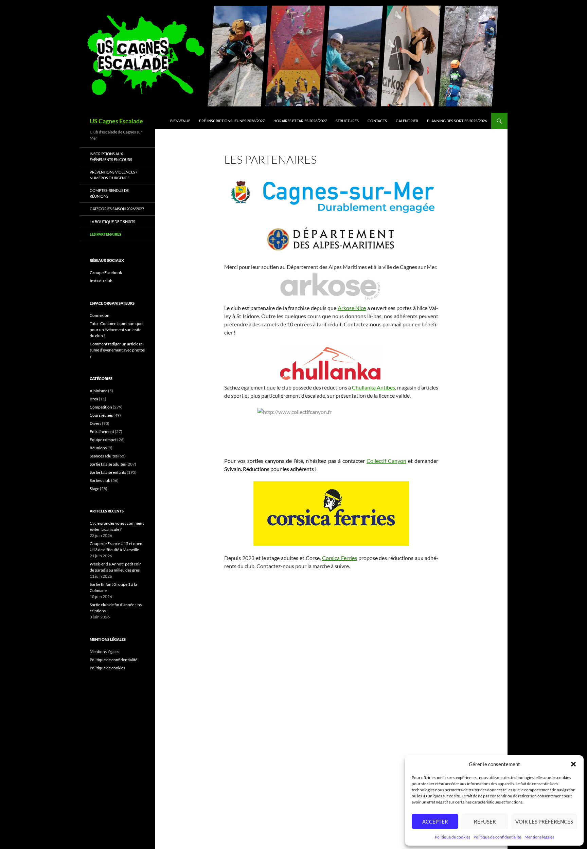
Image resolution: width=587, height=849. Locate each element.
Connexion (99, 315)
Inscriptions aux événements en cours (111, 156)
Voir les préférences (544, 821)
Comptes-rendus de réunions (109, 193)
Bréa (94, 398)
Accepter (435, 821)
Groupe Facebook (106, 272)
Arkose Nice (352, 308)
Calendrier (407, 121)
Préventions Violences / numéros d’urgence (113, 175)
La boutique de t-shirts (112, 221)
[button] (573, 764)
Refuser (485, 821)
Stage (94, 488)
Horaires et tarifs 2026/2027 (300, 121)
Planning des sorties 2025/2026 (457, 121)
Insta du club (101, 280)
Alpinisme (98, 390)
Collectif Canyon (386, 460)
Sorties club (100, 480)
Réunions (98, 447)
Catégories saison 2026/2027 (117, 208)
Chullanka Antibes (373, 387)
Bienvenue (180, 121)
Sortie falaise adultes (108, 464)
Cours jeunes (101, 415)
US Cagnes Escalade (116, 121)
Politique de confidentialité (497, 836)
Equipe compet (103, 439)
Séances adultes (104, 455)
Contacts (377, 121)
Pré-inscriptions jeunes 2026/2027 (232, 121)
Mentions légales (539, 836)
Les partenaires (105, 234)
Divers (95, 423)
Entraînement (102, 431)
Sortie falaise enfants (108, 472)
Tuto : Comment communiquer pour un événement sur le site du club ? (117, 329)
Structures (347, 121)
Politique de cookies (452, 836)
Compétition (101, 407)
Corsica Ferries (339, 558)
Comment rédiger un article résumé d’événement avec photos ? (117, 350)
